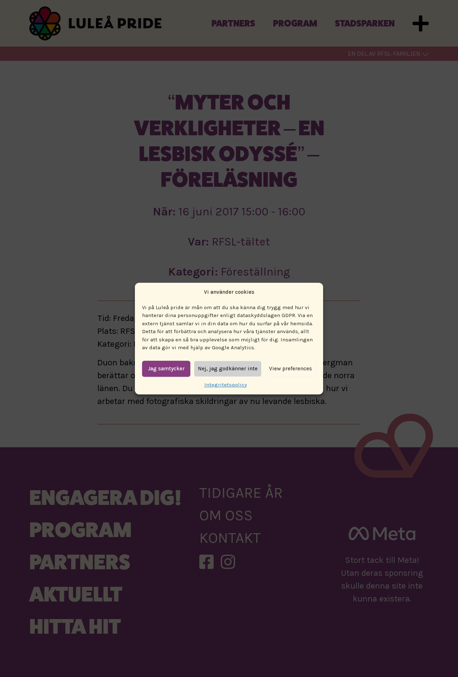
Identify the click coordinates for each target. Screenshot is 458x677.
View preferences (290, 368)
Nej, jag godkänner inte (228, 368)
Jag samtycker (166, 368)
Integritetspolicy (225, 384)
